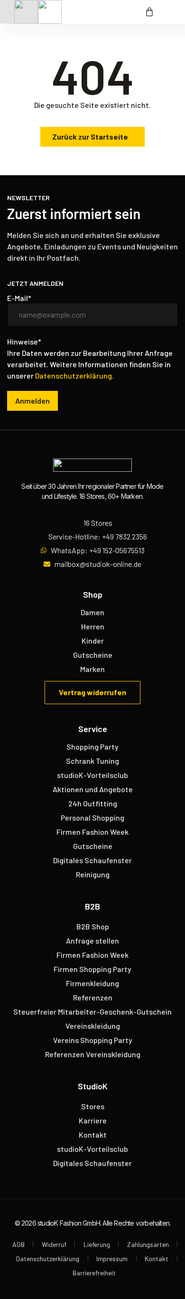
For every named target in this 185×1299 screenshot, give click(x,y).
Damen (92, 612)
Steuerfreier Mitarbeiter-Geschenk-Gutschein (92, 1011)
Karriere (93, 1120)
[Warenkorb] (149, 11)
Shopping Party (92, 746)
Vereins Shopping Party (92, 1039)
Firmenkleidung (92, 983)
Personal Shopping (92, 817)
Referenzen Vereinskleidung (92, 1054)
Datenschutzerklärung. (74, 375)
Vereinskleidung (92, 1025)
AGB (18, 1244)
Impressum (112, 1259)
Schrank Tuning (92, 760)
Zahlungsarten (148, 1244)
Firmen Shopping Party (92, 968)
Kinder (93, 640)
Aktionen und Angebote (93, 789)
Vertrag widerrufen (92, 692)
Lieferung (96, 1244)
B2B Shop (92, 926)
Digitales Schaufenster (92, 860)
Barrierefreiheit (94, 1273)
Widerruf (54, 1244)
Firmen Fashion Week (92, 831)
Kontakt (93, 1134)
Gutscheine (92, 654)
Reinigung (93, 874)
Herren (92, 626)
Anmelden (32, 400)
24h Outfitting (92, 803)
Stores (92, 1106)
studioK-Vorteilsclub (92, 774)
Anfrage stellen (92, 940)
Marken (92, 668)
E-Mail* (19, 298)
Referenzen (92, 997)
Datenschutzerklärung (47, 1259)
